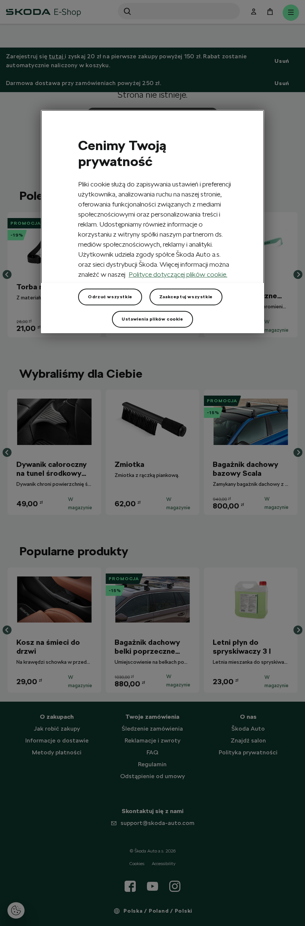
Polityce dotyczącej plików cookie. (178, 274)
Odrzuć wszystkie (110, 296)
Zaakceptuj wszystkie (186, 296)
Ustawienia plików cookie (152, 319)
